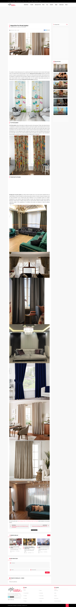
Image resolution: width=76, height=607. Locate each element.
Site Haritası (56, 598)
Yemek (40, 1)
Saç (26, 1)
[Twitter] (10, 599)
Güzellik (29, 1)
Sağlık (32, 1)
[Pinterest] (11, 599)
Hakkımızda (56, 590)
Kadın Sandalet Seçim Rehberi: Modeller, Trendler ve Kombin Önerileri (60, 113)
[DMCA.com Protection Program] (11, 597)
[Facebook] (8, 599)
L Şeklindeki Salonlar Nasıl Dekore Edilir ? (29, 547)
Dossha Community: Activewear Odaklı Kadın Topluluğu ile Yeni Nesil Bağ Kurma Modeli (60, 104)
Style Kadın (9, 1)
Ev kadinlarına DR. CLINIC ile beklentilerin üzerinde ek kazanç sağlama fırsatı (15, 547)
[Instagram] (13, 599)
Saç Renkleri (42, 598)
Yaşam (18, 30)
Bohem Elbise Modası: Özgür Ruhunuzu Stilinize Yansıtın (60, 96)
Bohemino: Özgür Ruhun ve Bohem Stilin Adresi (59, 88)
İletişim (55, 595)
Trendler (13, 1)
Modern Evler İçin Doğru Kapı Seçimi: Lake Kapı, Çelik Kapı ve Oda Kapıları (60, 70)
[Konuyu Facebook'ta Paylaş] (44, 30)
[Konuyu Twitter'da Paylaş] (46, 30)
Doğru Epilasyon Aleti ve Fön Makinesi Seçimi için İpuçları (28, 521)
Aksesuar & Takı (18, 1)
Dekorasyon (36, 1)
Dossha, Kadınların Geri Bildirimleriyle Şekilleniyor (60, 79)
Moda (23, 1)
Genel (16, 30)
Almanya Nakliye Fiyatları (42, 546)
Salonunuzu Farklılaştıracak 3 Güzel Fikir (39, 526)
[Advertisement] (38, 15)
